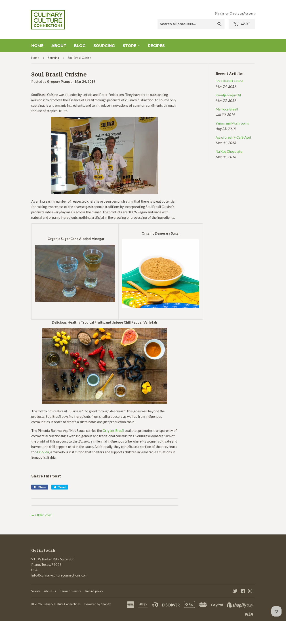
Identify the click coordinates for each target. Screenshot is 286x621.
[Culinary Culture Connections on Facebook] (242, 591)
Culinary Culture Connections (61, 604)
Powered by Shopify (97, 604)
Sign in (219, 13)
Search (35, 591)
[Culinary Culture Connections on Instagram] (250, 591)
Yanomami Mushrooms (232, 123)
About (58, 45)
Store (130, 45)
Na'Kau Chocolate (229, 151)
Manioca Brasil (227, 109)
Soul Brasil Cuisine (229, 81)
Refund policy (94, 591)
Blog (80, 45)
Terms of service (70, 591)
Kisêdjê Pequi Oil (228, 95)
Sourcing (104, 45)
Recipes (156, 45)
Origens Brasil (113, 430)
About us (50, 591)
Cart (245, 24)
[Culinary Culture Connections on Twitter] (235, 591)
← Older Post (41, 515)
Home (37, 45)
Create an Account (242, 13)
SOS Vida (42, 452)
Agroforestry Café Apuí (233, 137)
